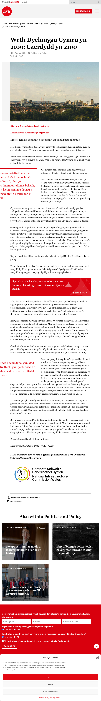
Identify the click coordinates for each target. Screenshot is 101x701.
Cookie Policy (44, 698)
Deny (50, 684)
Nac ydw (8, 629)
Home (4, 24)
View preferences (50, 692)
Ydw (18, 629)
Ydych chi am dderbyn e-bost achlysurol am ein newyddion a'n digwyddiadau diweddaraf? (44, 634)
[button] (97, 657)
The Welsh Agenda (17, 24)
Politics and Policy (34, 24)
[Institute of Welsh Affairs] (7, 11)
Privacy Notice (55, 698)
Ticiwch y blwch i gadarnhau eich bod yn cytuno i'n (37, 641)
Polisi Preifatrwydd (61, 641)
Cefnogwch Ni (83, 11)
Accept (51, 677)
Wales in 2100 (16, 56)
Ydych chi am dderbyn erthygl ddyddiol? (27, 626)
